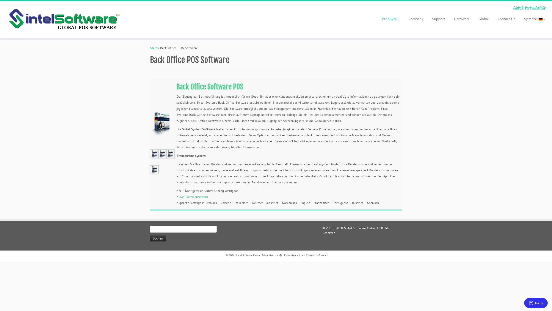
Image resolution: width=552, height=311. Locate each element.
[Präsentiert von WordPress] (280, 254)
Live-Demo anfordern (193, 197)
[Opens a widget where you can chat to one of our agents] (536, 303)
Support (438, 18)
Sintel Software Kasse (247, 255)
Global (483, 18)
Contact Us (506, 18)
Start (153, 48)
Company (415, 18)
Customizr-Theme (316, 255)
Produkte (390, 18)
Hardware (462, 18)
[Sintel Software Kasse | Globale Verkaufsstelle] (63, 19)
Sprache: (531, 18)
